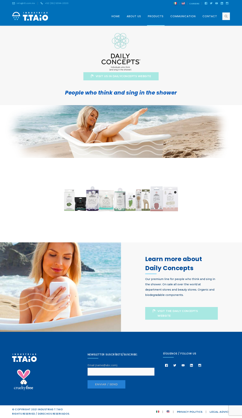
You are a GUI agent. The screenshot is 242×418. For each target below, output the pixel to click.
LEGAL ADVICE (220, 411)
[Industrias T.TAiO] (30, 16)
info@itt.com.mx (26, 3)
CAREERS (194, 3)
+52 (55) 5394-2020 (56, 3)
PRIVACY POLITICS (190, 411)
